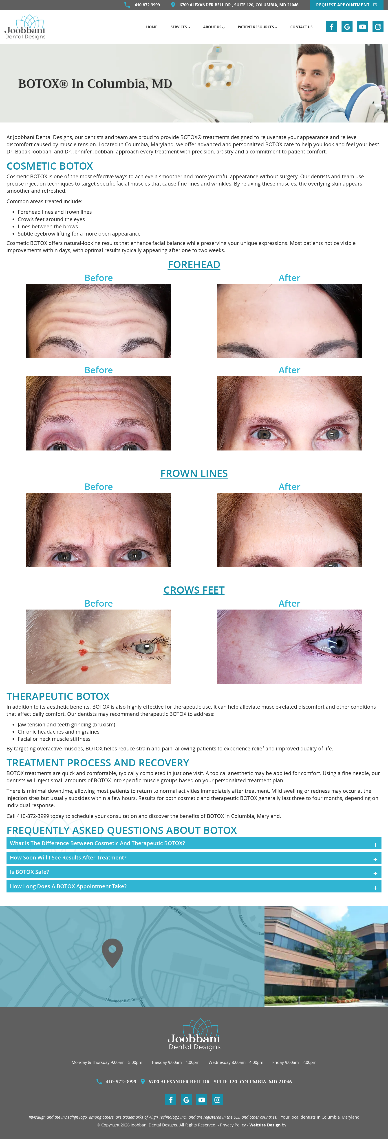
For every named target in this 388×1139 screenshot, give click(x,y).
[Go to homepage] (194, 1034)
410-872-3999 (147, 5)
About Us (212, 26)
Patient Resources (256, 26)
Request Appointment (343, 5)
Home (151, 26)
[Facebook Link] (331, 26)
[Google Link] (347, 26)
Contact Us (301, 26)
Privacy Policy (233, 1125)
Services (179, 26)
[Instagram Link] (378, 26)
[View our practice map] (194, 956)
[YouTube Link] (362, 26)
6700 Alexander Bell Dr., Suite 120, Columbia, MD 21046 (239, 5)
